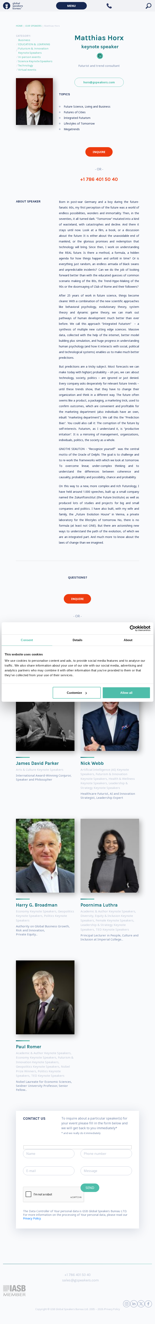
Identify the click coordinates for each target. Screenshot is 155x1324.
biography (61, 1317)
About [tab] (128, 640)
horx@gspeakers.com (99, 82)
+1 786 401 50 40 (99, 179)
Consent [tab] (27, 640)
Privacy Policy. (32, 1218)
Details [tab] (78, 640)
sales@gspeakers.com (80, 1280)
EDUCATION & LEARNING (34, 44)
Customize (74, 692)
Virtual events (27, 69)
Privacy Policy (112, 1309)
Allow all (126, 692)
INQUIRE (99, 152)
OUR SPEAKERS (33, 25)
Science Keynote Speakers (35, 61)
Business (24, 40)
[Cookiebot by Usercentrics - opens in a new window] (132, 628)
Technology (25, 65)
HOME (19, 25)
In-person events (29, 57)
